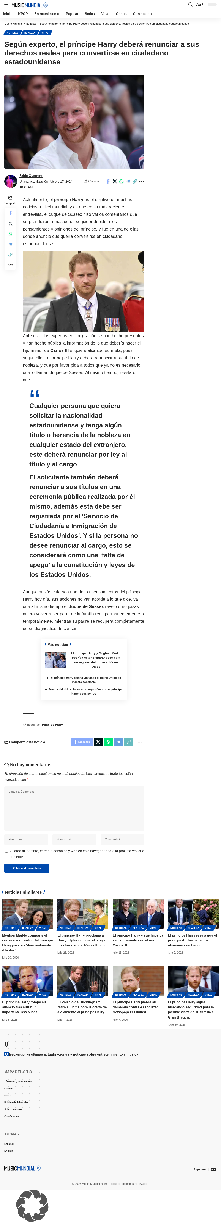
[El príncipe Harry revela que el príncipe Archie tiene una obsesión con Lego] (193, 914)
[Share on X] (115, 181)
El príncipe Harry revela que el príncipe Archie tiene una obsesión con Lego (192, 940)
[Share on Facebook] (108, 181)
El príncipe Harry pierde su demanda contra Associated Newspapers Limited (136, 1007)
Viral (45, 33)
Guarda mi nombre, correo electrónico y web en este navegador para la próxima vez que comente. (77, 854)
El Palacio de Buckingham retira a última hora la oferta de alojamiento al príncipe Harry (82, 1007)
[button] (8, 4)
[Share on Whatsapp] (121, 181)
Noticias (13, 33)
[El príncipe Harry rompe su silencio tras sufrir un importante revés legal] (27, 981)
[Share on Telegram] (128, 181)
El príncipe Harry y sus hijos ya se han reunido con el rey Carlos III (138, 940)
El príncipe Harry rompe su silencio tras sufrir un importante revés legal (24, 1007)
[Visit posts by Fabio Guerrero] (10, 181)
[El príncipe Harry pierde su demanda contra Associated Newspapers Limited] (138, 981)
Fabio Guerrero (31, 175)
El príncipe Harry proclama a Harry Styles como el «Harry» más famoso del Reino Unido (81, 940)
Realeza (30, 33)
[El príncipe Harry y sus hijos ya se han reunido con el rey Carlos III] (138, 914)
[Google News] (213, 1169)
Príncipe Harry (52, 724)
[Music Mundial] (30, 4)
